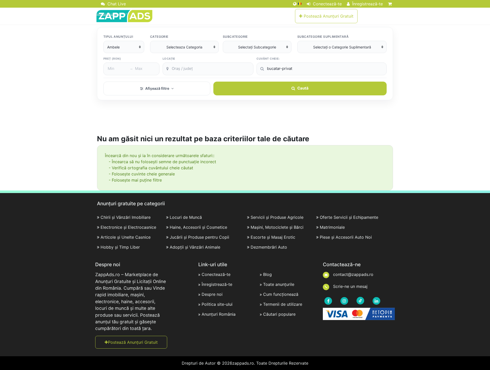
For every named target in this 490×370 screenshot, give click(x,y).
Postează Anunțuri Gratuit (327, 16)
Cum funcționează (280, 294)
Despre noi (212, 294)
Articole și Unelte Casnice (126, 237)
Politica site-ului (217, 304)
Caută (303, 88)
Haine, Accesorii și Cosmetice (198, 227)
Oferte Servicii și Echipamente (349, 217)
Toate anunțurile (278, 284)
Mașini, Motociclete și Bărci (277, 227)
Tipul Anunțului (118, 37)
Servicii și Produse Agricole (277, 217)
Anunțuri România (219, 314)
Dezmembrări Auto (269, 247)
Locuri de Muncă (186, 217)
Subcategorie (235, 37)
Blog (267, 274)
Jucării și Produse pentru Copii (199, 237)
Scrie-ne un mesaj (350, 286)
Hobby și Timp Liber (120, 247)
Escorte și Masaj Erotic (273, 237)
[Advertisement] (245, 120)
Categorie (159, 37)
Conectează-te (327, 3)
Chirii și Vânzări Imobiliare (126, 217)
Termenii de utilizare (282, 304)
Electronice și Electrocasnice (128, 227)
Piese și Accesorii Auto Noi (346, 237)
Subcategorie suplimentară (323, 37)
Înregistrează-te (367, 3)
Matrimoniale (332, 227)
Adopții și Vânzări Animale (195, 247)
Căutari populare (279, 314)
